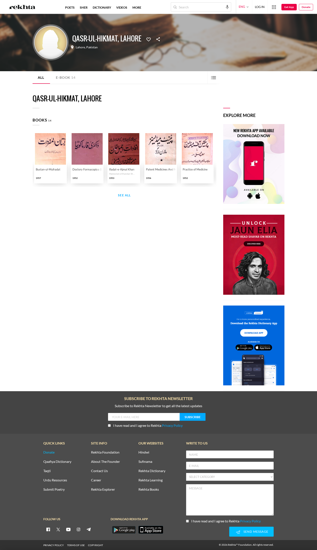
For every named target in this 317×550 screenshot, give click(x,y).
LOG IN (260, 7)
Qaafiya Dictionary (57, 461)
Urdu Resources (55, 480)
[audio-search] (227, 6)
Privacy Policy (172, 425)
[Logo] (22, 7)
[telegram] (88, 529)
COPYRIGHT (95, 545)
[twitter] (58, 529)
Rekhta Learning (150, 480)
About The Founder (105, 461)
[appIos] (150, 530)
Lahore (80, 47)
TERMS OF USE (76, 545)
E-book (65, 77)
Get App (289, 7)
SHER (84, 7)
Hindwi (143, 452)
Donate (306, 7)
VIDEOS (121, 7)
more (136, 7)
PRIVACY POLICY (53, 545)
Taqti (47, 471)
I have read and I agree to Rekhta (148, 425)
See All (124, 195)
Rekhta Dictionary (151, 471)
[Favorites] (148, 39)
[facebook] (48, 529)
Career (96, 480)
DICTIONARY (102, 7)
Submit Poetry (54, 489)
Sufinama (145, 461)
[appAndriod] (123, 530)
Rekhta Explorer (103, 489)
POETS (70, 7)
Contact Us (99, 471)
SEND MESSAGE (255, 531)
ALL (41, 77)
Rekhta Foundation (105, 452)
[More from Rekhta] (274, 7)
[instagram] (78, 529)
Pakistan (92, 47)
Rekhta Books (148, 489)
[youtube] (68, 529)
